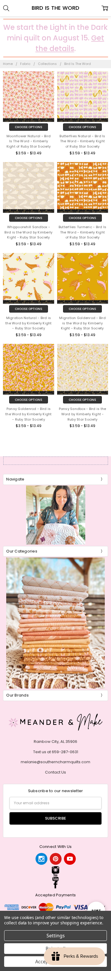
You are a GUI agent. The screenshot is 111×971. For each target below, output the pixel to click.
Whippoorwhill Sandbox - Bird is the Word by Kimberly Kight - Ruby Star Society (28, 232)
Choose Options (28, 127)
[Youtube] (70, 859)
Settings (55, 935)
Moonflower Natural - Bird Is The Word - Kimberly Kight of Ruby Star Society (29, 141)
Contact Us (55, 772)
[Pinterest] (56, 859)
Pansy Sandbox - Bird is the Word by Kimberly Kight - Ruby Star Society (82, 414)
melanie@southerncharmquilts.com (55, 762)
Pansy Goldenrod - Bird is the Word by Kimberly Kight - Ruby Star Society (28, 414)
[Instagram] (41, 859)
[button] (55, 870)
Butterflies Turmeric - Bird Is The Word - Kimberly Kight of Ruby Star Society (83, 232)
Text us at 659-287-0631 (55, 752)
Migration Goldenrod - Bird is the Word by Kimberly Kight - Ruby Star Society (82, 323)
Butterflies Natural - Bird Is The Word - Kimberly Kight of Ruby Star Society (82, 141)
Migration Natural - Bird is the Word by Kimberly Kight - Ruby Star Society (28, 323)
